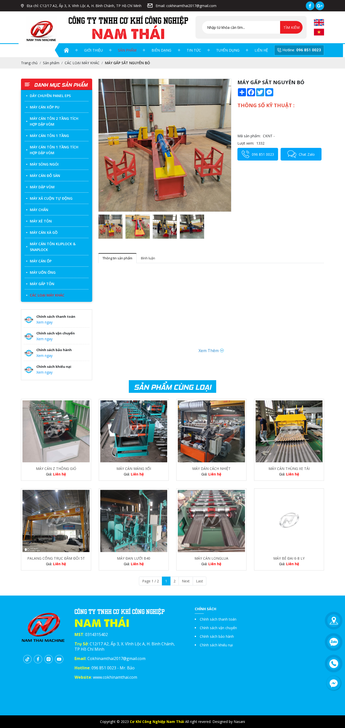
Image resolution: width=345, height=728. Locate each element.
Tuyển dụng (227, 50)
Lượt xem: (245, 143)
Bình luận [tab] (148, 258)
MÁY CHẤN (39, 209)
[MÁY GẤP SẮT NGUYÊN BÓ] (164, 145)
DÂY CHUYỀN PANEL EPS (50, 95)
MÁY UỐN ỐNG (43, 272)
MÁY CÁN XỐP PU (44, 107)
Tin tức (194, 50)
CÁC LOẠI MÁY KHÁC (47, 295)
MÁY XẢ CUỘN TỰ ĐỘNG (51, 198)
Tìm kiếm (291, 27)
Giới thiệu (93, 50)
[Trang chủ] (66, 50)
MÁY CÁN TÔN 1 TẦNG (49, 135)
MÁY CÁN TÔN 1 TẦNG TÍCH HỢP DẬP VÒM (54, 150)
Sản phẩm (127, 50)
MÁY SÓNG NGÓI (44, 164)
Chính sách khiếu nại (216, 645)
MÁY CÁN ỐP (41, 261)
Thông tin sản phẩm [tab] (117, 258)
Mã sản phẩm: (249, 135)
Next (186, 581)
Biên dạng (161, 50)
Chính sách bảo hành (217, 636)
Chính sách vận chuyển (218, 627)
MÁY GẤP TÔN (42, 283)
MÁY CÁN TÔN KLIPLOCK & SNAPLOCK (53, 246)
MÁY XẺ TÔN (41, 221)
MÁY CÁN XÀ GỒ (44, 232)
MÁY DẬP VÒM (42, 187)
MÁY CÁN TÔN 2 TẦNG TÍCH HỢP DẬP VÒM (54, 121)
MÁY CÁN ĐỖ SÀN (45, 175)
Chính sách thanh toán (218, 619)
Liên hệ (261, 50)
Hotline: (302, 50)
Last (199, 581)
